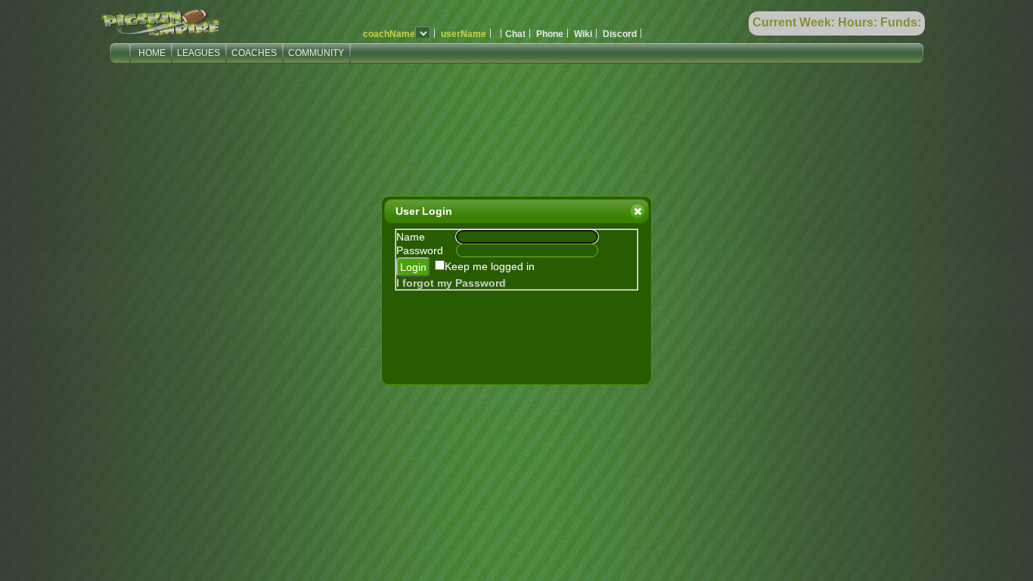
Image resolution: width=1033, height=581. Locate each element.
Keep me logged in (490, 266)
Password (419, 250)
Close (637, 211)
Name (410, 237)
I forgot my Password (451, 283)
